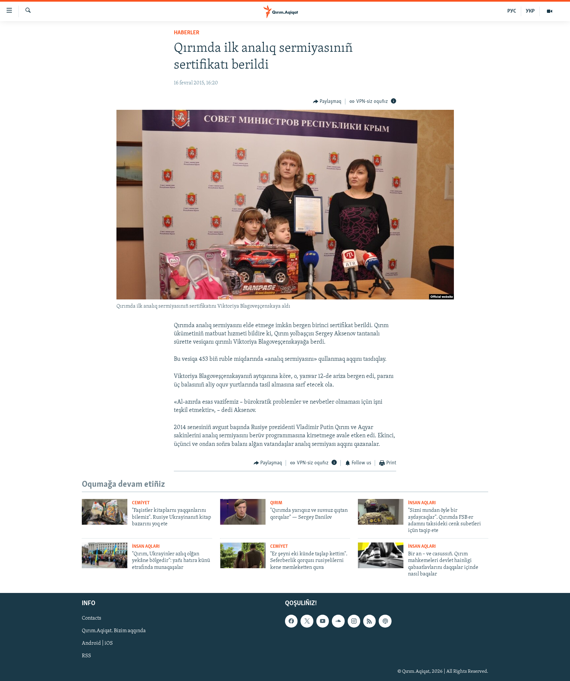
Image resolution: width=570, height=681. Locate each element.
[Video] (549, 11)
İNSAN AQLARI (422, 503)
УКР (530, 11)
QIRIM (276, 503)
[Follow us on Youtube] (322, 621)
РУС (511, 11)
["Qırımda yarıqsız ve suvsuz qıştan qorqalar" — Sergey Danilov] (243, 512)
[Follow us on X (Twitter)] (307, 621)
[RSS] (369, 621)
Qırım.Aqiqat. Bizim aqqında (114, 631)
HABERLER (186, 33)
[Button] (327, 101)
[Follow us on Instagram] (354, 621)
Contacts (91, 618)
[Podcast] (385, 621)
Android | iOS (97, 643)
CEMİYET (141, 503)
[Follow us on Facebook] (291, 621)
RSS (86, 656)
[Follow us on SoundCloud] (338, 621)
